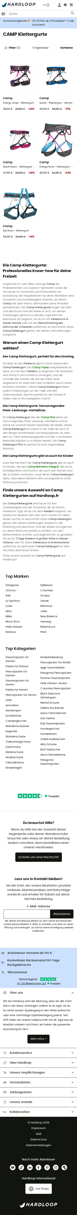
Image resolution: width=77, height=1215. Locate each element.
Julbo (43, 611)
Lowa (9, 606)
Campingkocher (16, 721)
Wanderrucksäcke (17, 726)
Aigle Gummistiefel (52, 667)
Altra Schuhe (48, 744)
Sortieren (66, 48)
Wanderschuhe (16, 736)
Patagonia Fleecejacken (55, 673)
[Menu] (3, 13)
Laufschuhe (13, 747)
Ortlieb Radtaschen (52, 739)
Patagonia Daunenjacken (49, 762)
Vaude (44, 601)
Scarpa (45, 595)
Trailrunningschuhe (18, 742)
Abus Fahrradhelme (53, 755)
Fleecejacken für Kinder (55, 662)
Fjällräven (46, 585)
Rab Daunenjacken (52, 723)
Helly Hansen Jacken (53, 683)
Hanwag (45, 621)
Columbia (46, 590)
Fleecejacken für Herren (21, 695)
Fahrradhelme (15, 762)
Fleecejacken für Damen (16, 673)
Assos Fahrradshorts (53, 713)
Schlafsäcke (13, 716)
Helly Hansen (14, 627)
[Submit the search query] (72, 14)
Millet (9, 616)
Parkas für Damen (17, 666)
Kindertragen (14, 768)
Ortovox (11, 590)
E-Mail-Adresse (38, 906)
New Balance (48, 616)
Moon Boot (13, 621)
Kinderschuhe (14, 757)
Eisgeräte (11, 731)
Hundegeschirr (49, 729)
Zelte (9, 700)
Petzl (43, 632)
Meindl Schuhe (49, 703)
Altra (8, 611)
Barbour (11, 632)
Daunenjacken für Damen (17, 659)
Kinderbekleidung (51, 657)
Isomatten (12, 705)
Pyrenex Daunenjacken (55, 678)
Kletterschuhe (15, 752)
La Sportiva (13, 601)
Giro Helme (47, 718)
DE (44, 5)
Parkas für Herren (17, 690)
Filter (14, 48)
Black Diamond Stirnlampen (50, 695)
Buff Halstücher (50, 749)
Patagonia (12, 585)
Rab (8, 595)
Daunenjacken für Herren (17, 682)
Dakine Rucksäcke (52, 708)
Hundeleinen (48, 734)
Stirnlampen (13, 710)
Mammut (46, 606)
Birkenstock (47, 627)
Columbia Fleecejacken (55, 688)
